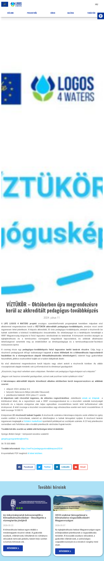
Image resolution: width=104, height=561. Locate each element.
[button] (100, 16)
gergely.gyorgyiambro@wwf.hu (14, 439)
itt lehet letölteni (35, 453)
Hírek (52, 13)
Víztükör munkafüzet (33, 421)
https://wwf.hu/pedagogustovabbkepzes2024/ (42, 448)
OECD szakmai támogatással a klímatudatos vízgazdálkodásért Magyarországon (72, 518)
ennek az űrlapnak (91, 398)
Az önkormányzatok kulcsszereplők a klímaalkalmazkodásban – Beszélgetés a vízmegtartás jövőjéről (24, 518)
